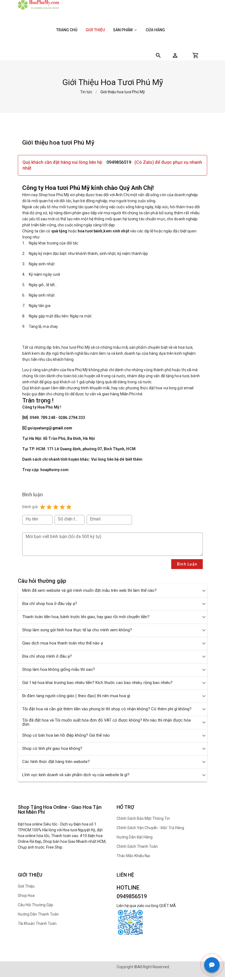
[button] (175, 55)
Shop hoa (26, 895)
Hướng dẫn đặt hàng (135, 837)
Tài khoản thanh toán (37, 923)
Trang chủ (66, 30)
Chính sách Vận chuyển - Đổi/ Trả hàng (150, 828)
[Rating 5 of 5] (69, 507)
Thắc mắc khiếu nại (133, 856)
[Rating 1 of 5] (42, 507)
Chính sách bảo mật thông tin (143, 818)
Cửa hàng (155, 30)
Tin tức (86, 92)
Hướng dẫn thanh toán (38, 914)
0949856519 (118, 162)
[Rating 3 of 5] (55, 507)
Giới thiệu (95, 30)
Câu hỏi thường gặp (35, 905)
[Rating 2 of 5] (49, 507)
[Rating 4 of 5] (62, 507)
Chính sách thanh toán (137, 846)
